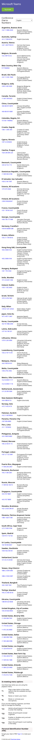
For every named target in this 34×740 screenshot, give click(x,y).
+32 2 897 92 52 (7, 56)
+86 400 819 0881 (7, 112)
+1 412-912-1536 (7, 675)
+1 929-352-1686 (7, 660)
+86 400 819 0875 (7, 106)
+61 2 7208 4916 (7, 39)
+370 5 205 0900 (7, 340)
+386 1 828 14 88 (7, 518)
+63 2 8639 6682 (7, 436)
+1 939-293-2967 (7, 467)
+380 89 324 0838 (7, 602)
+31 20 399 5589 (7, 391)
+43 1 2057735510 (7, 45)
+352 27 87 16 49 (7, 353)
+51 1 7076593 (6, 427)
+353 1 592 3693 (7, 287)
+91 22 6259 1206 (7, 280)
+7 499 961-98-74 (7, 485)
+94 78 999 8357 (7, 545)
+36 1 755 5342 (6, 271)
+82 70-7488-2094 (7, 324)
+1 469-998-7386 (7, 637)
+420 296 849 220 (7, 153)
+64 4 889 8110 (6, 400)
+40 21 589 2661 (7, 473)
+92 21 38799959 (7, 415)
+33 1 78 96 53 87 (7, 210)
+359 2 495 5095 (7, 86)
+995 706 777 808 (7, 219)
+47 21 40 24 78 (7, 406)
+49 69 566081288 (7, 229)
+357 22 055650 (7, 142)
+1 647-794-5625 (7, 98)
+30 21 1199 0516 (7, 238)
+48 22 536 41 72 (7, 444)
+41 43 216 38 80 (7, 560)
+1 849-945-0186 (7, 174)
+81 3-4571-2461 (7, 316)
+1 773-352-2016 (7, 626)
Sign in (20, 734)
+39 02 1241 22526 (8, 309)
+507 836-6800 (6, 421)
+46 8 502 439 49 (7, 551)
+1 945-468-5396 (7, 641)
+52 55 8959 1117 (7, 380)
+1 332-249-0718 (7, 656)
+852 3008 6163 (7, 250)
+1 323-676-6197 (7, 649)
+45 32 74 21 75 (7, 165)
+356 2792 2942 (7, 371)
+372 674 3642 (6, 189)
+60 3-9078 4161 (7, 363)
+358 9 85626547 (7, 201)
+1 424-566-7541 (7, 618)
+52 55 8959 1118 (7, 384)
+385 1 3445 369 (7, 130)
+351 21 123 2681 (7, 454)
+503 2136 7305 (7, 181)
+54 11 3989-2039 (7, 30)
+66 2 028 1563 (6, 585)
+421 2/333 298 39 (7, 509)
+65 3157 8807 (6, 494)
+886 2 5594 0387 (7, 576)
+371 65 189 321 (7, 331)
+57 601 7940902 (7, 121)
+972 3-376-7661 (7, 298)
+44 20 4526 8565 (7, 611)
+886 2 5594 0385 (7, 571)
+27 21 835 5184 (7, 528)
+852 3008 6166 (7, 259)
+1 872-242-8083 (7, 630)
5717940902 (6, 68)
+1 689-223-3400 (7, 667)
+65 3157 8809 (6, 499)
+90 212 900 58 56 (7, 593)
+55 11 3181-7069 (7, 77)
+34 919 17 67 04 (7, 536)
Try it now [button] (8, 9)
